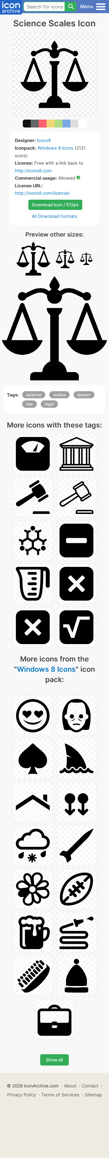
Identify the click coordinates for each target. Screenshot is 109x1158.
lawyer (84, 394)
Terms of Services (60, 1094)
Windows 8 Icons (55, 148)
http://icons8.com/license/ (42, 193)
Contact (90, 1085)
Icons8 (44, 140)
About (70, 1085)
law (29, 403)
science (33, 394)
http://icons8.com (33, 170)
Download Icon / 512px (55, 204)
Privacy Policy (21, 1094)
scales (59, 394)
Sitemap (93, 1094)
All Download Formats (54, 216)
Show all (54, 1059)
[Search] (71, 7)
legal (49, 403)
